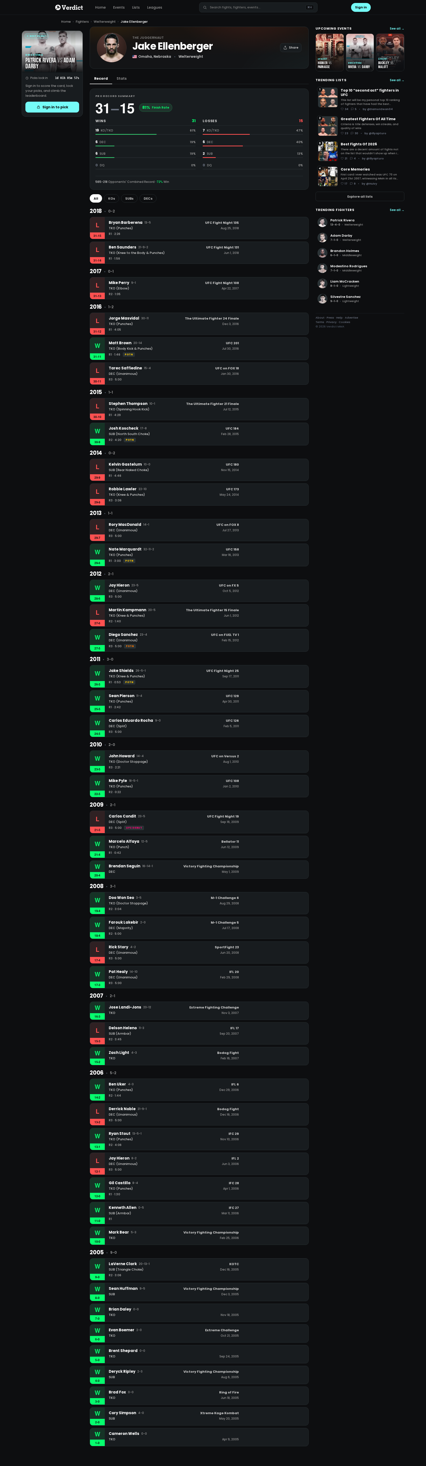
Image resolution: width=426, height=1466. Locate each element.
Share (293, 47)
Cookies (344, 322)
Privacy (331, 322)
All (96, 198)
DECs (148, 198)
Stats (122, 78)
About (320, 318)
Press (330, 318)
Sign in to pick (55, 107)
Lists (136, 7)
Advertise (351, 318)
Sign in (361, 7)
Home (100, 7)
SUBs (129, 198)
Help (339, 318)
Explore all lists (360, 196)
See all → (397, 29)
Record (101, 78)
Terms (320, 322)
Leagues (154, 7)
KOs (111, 198)
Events (119, 7)
